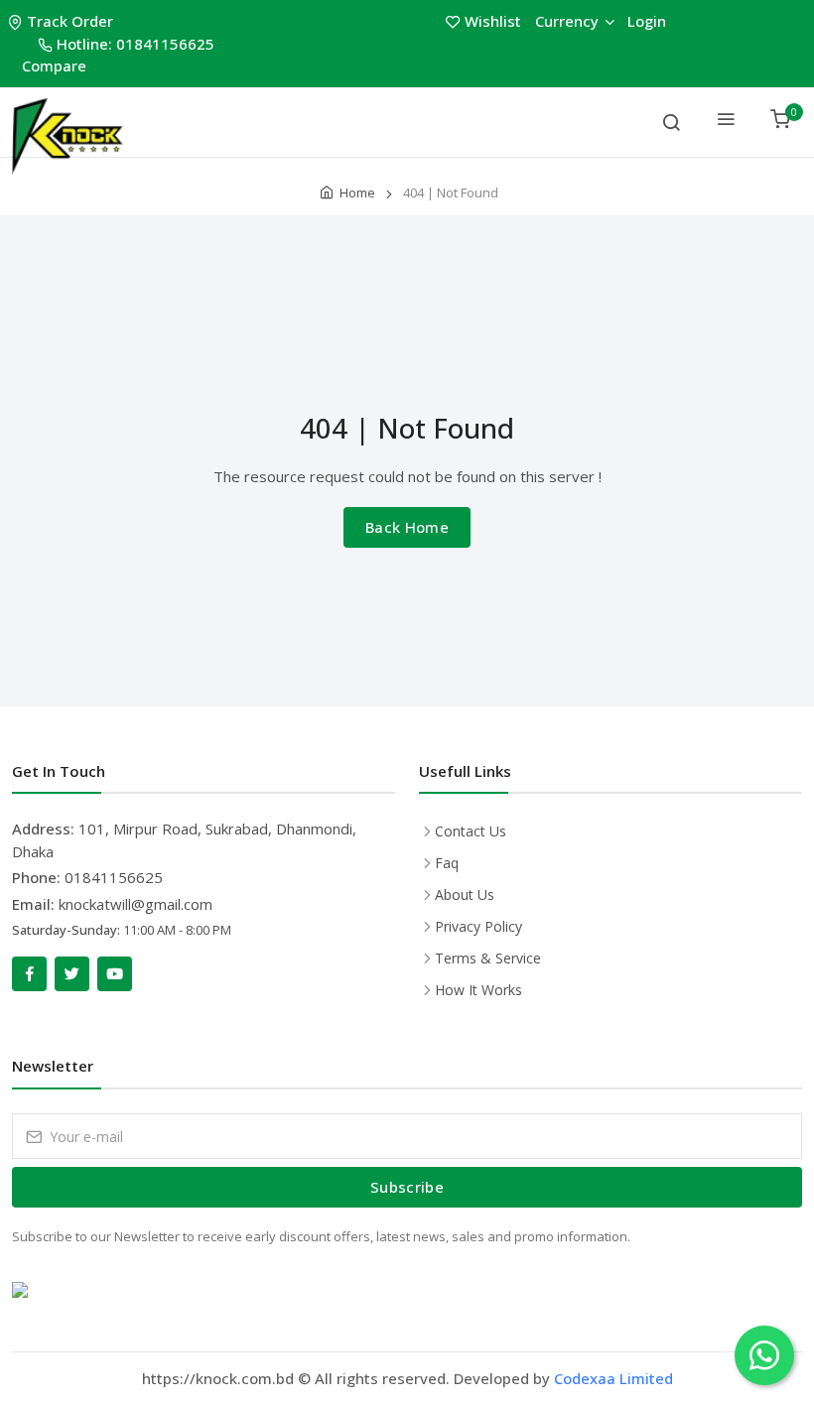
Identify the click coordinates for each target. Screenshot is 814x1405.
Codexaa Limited (613, 1378)
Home (357, 192)
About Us (464, 894)
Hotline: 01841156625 (135, 44)
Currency (567, 21)
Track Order (70, 21)
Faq (447, 862)
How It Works (478, 989)
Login (646, 21)
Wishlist (493, 21)
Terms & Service (488, 958)
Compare (54, 65)
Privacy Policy (478, 926)
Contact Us (470, 831)
